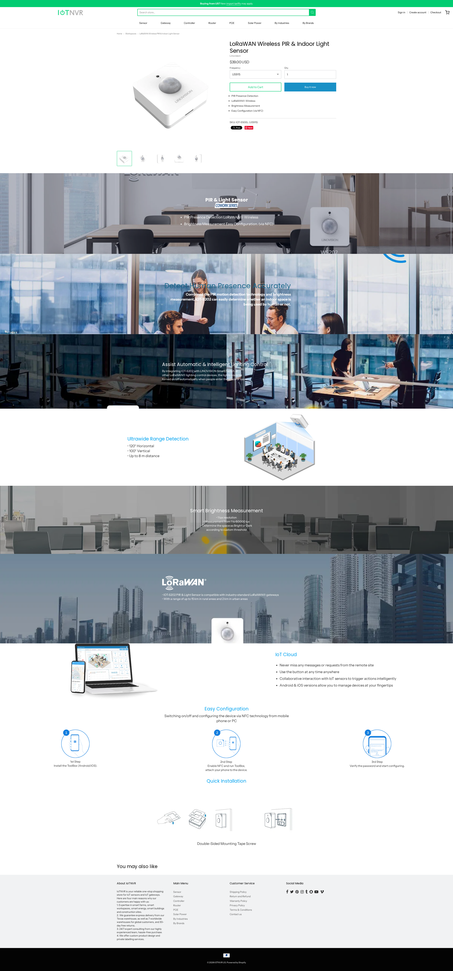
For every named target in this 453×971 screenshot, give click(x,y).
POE (231, 23)
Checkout (435, 12)
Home (119, 33)
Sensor (143, 23)
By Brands (308, 23)
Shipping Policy (238, 892)
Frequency (235, 68)
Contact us (236, 914)
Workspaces (130, 33)
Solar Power (254, 23)
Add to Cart (255, 87)
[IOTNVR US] (70, 12)
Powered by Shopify (236, 962)
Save (250, 127)
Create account (417, 12)
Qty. (286, 68)
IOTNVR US (220, 962)
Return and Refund (240, 896)
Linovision (235, 55)
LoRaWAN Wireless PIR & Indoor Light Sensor (159, 33)
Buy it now (310, 87)
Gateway (166, 23)
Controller (189, 23)
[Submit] (312, 12)
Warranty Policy (238, 901)
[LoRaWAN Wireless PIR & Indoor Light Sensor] (124, 158)
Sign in (401, 12)
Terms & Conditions (241, 909)
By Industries (282, 23)
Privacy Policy (237, 905)
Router (212, 23)
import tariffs (233, 3)
